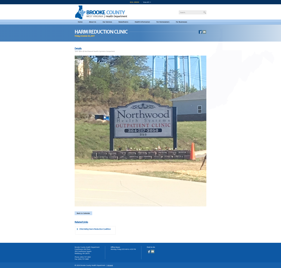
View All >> (147, 2)
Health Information (142, 22)
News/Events (123, 22)
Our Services (107, 22)
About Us (92, 22)
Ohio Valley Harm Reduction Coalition (95, 229)
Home (80, 22)
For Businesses (181, 22)
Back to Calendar (83, 213)
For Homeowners (163, 22)
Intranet (110, 265)
